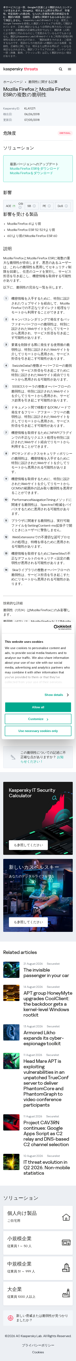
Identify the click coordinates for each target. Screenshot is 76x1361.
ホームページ (13, 82)
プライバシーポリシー (38, 1345)
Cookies (38, 1352)
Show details (54, 695)
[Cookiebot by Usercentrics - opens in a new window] (54, 627)
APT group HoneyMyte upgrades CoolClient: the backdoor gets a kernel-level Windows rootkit (48, 1004)
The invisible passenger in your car (46, 972)
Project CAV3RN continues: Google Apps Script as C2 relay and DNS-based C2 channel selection (46, 1133)
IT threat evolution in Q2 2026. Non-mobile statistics (47, 1167)
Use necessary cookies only (38, 731)
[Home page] (20, 69)
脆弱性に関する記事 (43, 82)
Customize (35, 719)
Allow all (38, 707)
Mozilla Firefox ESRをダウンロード (35, 168)
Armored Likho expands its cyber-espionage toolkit (44, 1038)
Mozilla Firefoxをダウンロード (31, 173)
